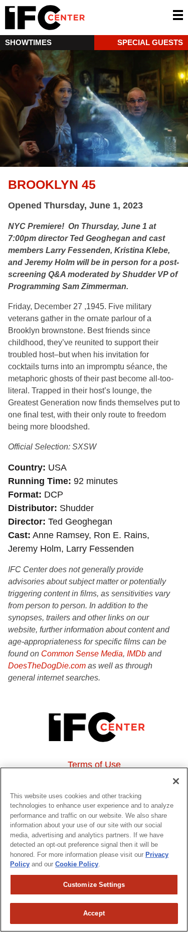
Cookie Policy (76, 864)
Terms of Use (94, 765)
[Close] (176, 781)
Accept (94, 913)
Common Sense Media (82, 653)
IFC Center (82, 17)
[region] (94, 849)
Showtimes (28, 42)
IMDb (136, 653)
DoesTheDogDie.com (47, 665)
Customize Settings (94, 884)
